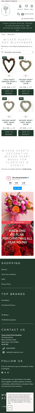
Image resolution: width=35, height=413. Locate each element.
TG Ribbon (5, 315)
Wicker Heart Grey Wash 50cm (26, 122)
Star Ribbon (5, 300)
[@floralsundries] (9, 178)
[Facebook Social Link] (2, 372)
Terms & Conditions (18, 402)
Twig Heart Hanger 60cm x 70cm (9, 81)
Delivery (4, 269)
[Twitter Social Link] (5, 372)
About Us (7, 1)
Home (3, 1)
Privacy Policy (6, 284)
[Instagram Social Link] (8, 372)
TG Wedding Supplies (8, 320)
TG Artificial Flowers (8, 305)
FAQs (3, 279)
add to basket (9, 92)
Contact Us (14, 1)
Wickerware (11, 34)
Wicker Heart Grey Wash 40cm (9, 122)
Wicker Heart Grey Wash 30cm (26, 81)
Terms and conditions (8, 274)
